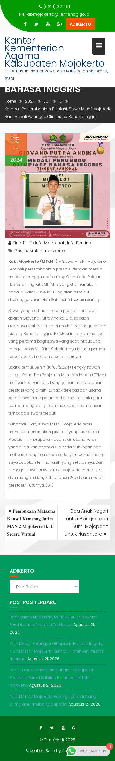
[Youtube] (48, 24)
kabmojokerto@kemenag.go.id (57, 14)
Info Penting (79, 243)
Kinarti (19, 243)
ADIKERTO (80, 24)
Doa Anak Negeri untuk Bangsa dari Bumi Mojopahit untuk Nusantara (86, 522)
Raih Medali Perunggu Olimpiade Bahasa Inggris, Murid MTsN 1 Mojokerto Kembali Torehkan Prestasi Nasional (57, 651)
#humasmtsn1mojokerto (39, 251)
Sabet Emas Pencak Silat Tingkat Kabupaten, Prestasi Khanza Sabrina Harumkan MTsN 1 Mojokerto (52, 677)
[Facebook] (25, 24)
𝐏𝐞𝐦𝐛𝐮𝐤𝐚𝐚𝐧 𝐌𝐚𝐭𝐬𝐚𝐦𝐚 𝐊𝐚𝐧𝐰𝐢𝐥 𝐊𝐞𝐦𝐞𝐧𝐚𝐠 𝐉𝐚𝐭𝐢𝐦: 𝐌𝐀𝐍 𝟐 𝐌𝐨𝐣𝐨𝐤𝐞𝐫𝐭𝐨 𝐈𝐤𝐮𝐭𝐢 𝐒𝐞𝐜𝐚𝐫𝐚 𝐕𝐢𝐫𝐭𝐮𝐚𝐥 (31, 522)
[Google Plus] (59, 24)
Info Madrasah (50, 243)
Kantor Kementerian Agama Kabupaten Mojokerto (55, 51)
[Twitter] (36, 24)
